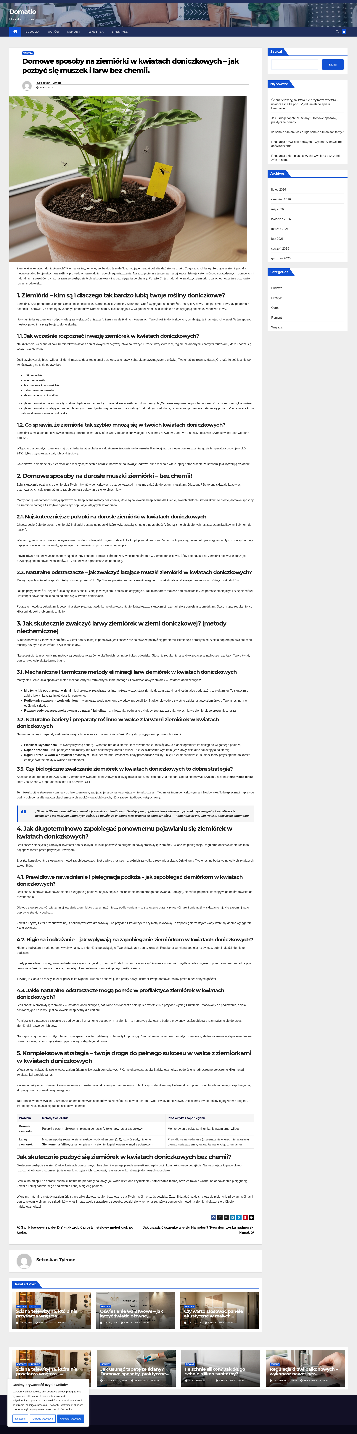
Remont (73, 31)
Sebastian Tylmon (49, 82)
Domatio (22, 12)
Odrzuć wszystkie (43, 1418)
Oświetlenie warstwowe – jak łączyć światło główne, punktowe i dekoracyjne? (131, 1316)
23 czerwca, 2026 (116, 1380)
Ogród (53, 31)
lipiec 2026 (278, 189)
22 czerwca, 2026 (201, 1380)
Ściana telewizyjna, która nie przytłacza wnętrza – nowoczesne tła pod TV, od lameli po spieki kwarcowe (305, 104)
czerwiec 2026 (281, 199)
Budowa (32, 31)
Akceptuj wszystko (70, 1418)
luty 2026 (277, 238)
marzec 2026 (280, 228)
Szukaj (276, 52)
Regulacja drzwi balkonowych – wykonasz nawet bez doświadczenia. (304, 1373)
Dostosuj (20, 1418)
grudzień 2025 (281, 258)
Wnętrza (96, 31)
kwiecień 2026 (281, 219)
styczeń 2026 (280, 248)
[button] (337, 31)
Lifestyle (120, 31)
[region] (48, 1403)
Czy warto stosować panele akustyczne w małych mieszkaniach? (213, 1316)
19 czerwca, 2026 (285, 1380)
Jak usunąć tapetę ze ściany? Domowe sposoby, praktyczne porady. (133, 1373)
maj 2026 (277, 209)
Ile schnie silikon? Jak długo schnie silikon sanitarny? (307, 132)
